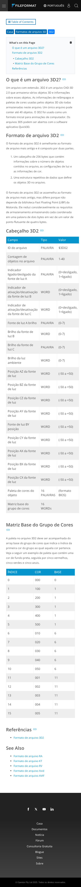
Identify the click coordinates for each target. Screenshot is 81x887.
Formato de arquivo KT (28, 761)
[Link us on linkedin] (52, 809)
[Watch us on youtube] (44, 809)
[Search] (76, 5)
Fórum (40, 840)
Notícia (39, 835)
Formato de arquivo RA (28, 756)
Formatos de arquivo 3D (31, 32)
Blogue (39, 852)
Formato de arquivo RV (28, 766)
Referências (19, 68)
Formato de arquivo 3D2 (27, 52)
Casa (10, 32)
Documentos (39, 829)
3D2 (51, 32)
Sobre (39, 863)
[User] (69, 5)
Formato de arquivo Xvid (29, 771)
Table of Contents (22, 22)
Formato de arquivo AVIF (29, 775)
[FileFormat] (25, 5)
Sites (40, 857)
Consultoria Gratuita (39, 846)
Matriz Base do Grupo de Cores (34, 63)
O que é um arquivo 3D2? (28, 48)
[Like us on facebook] (29, 809)
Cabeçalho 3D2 (24, 58)
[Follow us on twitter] (36, 809)
